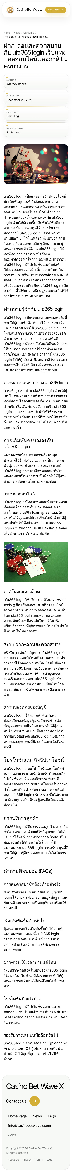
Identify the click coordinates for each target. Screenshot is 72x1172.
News (17, 32)
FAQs (52, 1116)
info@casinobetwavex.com (29, 1125)
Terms (39, 1159)
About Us (13, 1159)
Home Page (17, 1116)
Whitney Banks (16, 84)
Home (7, 32)
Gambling (28, 32)
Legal (49, 1159)
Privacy (27, 1159)
